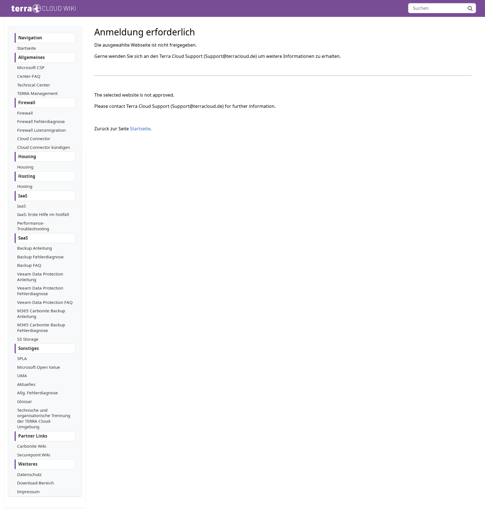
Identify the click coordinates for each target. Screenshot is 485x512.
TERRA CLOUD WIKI (53, 8)
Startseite (140, 129)
